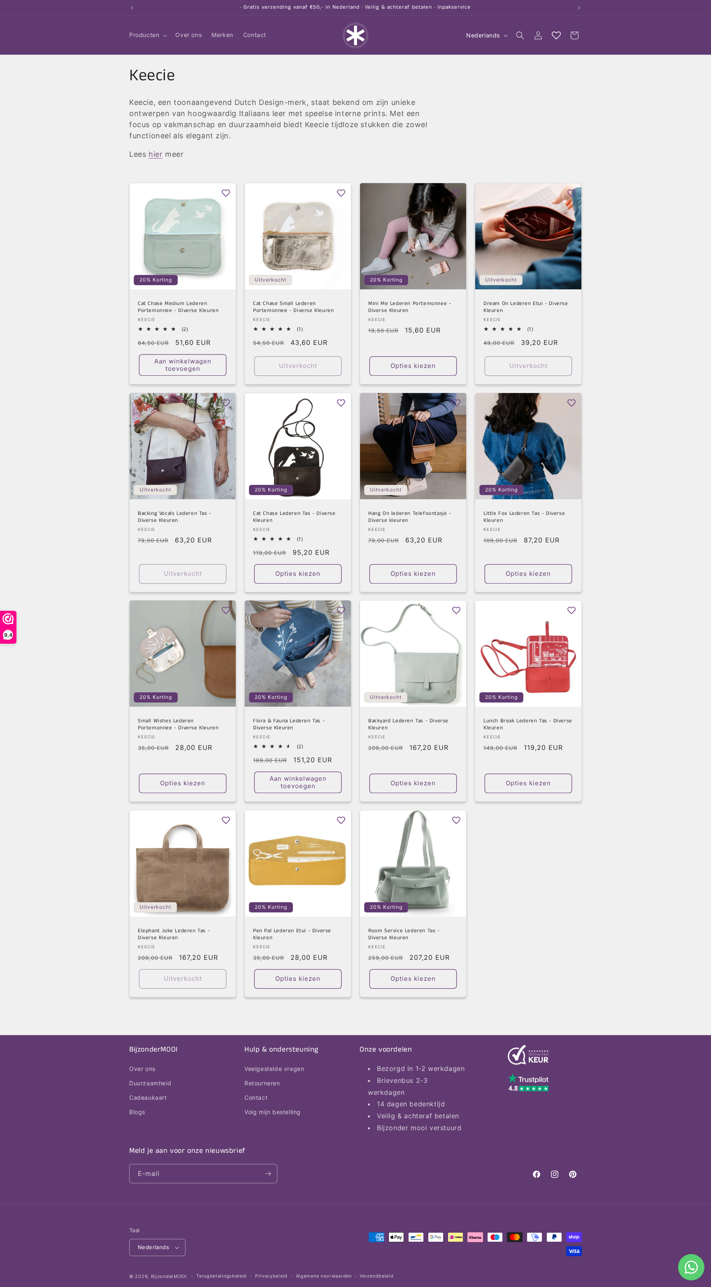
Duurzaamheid (150, 1083)
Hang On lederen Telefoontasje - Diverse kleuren (409, 517)
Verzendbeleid (376, 1276)
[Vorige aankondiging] (132, 8)
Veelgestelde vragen (274, 1068)
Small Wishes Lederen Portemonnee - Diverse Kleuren (178, 725)
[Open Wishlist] (556, 35)
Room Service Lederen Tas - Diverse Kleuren (404, 935)
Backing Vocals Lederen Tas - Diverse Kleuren (174, 517)
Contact (255, 1097)
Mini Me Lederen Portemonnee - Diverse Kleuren (409, 307)
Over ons (142, 1068)
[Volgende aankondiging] (579, 8)
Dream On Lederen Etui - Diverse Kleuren (525, 307)
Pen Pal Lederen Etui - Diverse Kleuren (292, 935)
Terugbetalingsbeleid (221, 1276)
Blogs (137, 1112)
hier (156, 154)
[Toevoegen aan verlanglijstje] (226, 193)
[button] (147, 35)
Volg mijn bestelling (272, 1112)
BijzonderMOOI (169, 1276)
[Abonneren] (268, 1173)
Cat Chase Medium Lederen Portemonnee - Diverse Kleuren (178, 307)
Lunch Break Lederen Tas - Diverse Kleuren (527, 725)
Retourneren (262, 1083)
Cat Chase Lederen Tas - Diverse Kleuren (294, 517)
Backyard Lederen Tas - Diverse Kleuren (408, 725)
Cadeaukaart (148, 1097)
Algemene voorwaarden (324, 1276)
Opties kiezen (413, 366)
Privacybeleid (271, 1276)
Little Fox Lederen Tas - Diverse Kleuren (524, 517)
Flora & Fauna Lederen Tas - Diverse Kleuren (289, 725)
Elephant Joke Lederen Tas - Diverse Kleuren (174, 935)
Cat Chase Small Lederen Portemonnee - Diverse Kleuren (293, 307)
